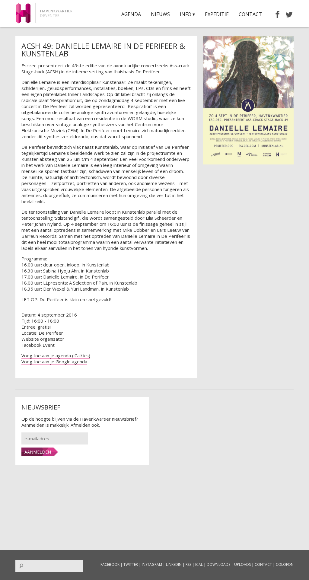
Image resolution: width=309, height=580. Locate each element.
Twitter (130, 564)
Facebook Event (38, 345)
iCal (199, 564)
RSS (188, 564)
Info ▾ (187, 14)
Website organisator (42, 339)
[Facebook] (274, 14)
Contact (250, 14)
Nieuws (160, 14)
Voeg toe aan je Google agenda (54, 362)
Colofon (285, 564)
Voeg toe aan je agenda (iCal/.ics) (55, 355)
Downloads (218, 564)
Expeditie (217, 14)
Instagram (152, 564)
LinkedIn (174, 564)
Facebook (109, 564)
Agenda (131, 14)
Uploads (242, 564)
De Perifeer (51, 333)
